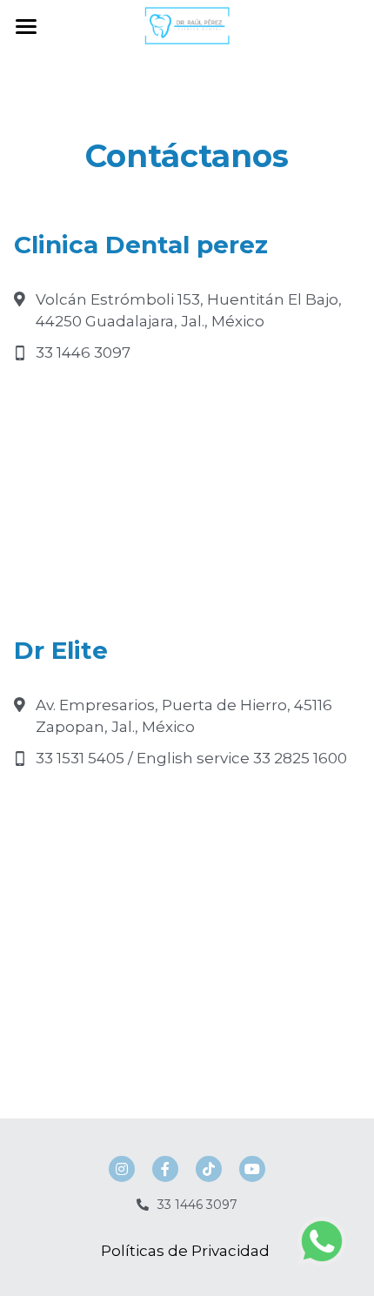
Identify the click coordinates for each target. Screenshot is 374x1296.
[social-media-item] (122, 1169)
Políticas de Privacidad (187, 1250)
